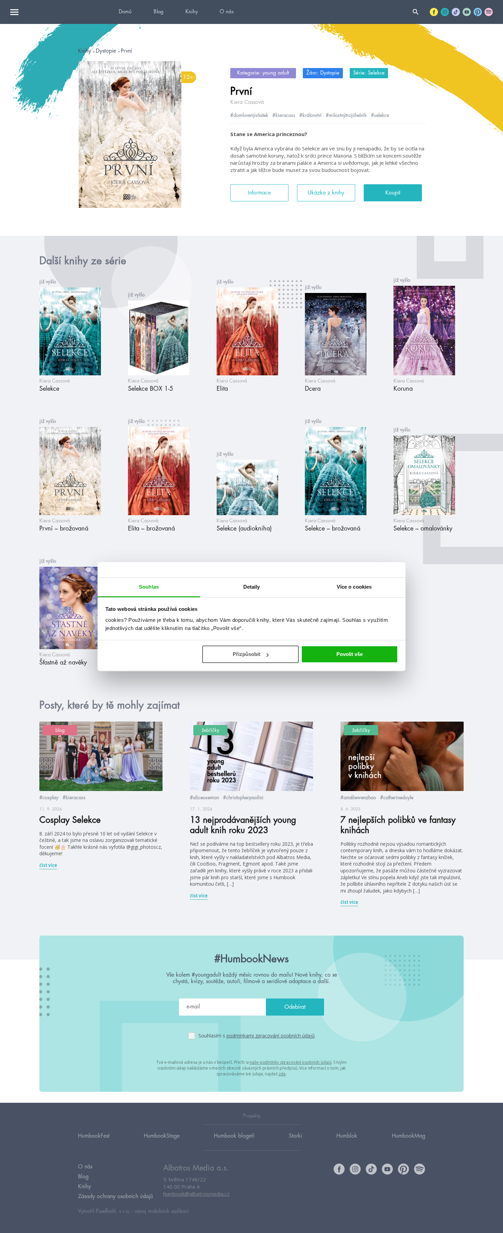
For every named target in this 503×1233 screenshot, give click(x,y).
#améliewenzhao (358, 797)
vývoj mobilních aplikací (162, 1211)
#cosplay (49, 797)
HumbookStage (162, 1136)
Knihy (191, 11)
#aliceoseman (204, 797)
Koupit (392, 193)
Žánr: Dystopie (322, 73)
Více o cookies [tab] (354, 587)
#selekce (380, 115)
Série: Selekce (369, 73)
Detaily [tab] (251, 587)
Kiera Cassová (247, 102)
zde (282, 1074)
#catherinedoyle (396, 797)
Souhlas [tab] (149, 587)
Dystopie (107, 51)
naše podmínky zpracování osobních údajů (290, 1062)
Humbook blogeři (234, 1136)
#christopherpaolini (243, 797)
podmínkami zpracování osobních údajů (271, 1035)
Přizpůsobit (246, 654)
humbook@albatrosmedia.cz (196, 1193)
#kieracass (283, 115)
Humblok (346, 1136)
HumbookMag (408, 1136)
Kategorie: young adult (263, 73)
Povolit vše (349, 654)
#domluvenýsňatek (249, 115)
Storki (295, 1136)
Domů (125, 11)
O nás (227, 11)
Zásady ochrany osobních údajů (115, 1196)
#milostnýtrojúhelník (346, 115)
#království (310, 115)
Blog (159, 11)
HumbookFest (93, 1136)
